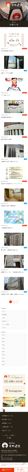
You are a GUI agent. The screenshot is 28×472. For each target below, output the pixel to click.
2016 (3, 361)
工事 (3, 318)
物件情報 (4, 314)
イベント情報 (5, 324)
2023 (3, 341)
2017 (3, 358)
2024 (3, 338)
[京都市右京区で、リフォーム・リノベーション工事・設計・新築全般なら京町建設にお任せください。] (14, 4)
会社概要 (12, 435)
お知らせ (4, 321)
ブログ (3, 327)
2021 (3, 348)
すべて (3, 311)
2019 (3, 351)
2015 (3, 364)
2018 (3, 355)
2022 (3, 345)
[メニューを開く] (26, 2)
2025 (3, 335)
